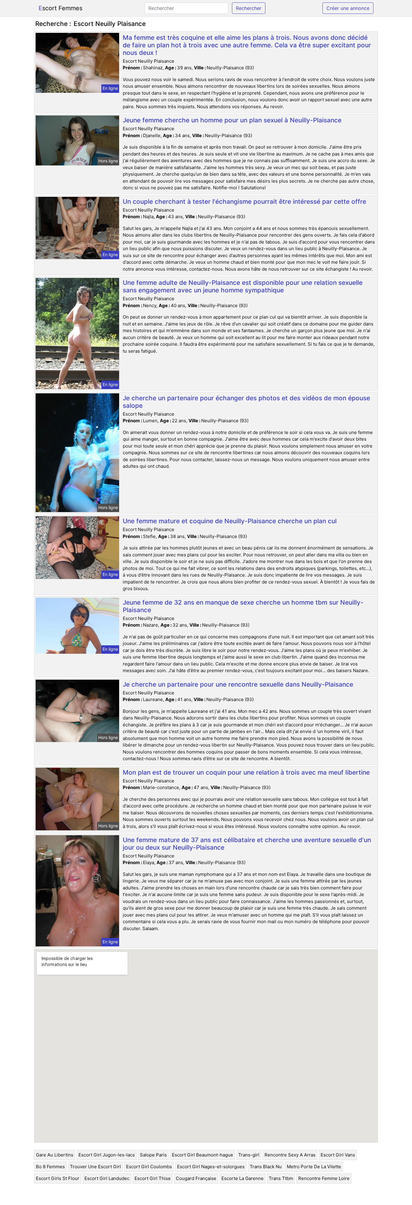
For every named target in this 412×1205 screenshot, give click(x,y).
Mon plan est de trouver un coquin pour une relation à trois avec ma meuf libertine (246, 772)
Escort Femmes (60, 8)
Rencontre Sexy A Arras (290, 1155)
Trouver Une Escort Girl (95, 1166)
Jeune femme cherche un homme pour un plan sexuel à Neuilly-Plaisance (232, 120)
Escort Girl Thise (153, 1178)
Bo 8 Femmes (50, 1166)
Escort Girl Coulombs (149, 1166)
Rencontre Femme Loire (324, 1178)
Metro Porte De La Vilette (314, 1166)
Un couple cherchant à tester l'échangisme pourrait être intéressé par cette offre (244, 201)
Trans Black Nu (266, 1166)
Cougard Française (196, 1178)
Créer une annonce (347, 8)
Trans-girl (248, 1155)
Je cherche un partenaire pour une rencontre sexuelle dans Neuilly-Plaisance (238, 684)
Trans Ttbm (281, 1178)
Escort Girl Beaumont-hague (202, 1155)
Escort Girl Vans (338, 1155)
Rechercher (248, 8)
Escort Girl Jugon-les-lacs (106, 1155)
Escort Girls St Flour (57, 1178)
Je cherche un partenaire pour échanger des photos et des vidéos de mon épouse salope (246, 401)
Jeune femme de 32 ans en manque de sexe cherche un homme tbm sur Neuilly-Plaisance (243, 606)
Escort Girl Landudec (106, 1178)
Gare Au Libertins (54, 1155)
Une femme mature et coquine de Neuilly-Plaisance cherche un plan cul (230, 521)
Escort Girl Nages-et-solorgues (211, 1166)
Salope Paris (153, 1155)
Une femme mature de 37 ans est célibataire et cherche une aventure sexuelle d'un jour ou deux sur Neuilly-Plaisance (247, 843)
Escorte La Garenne (242, 1178)
